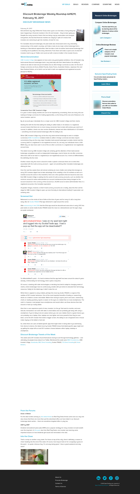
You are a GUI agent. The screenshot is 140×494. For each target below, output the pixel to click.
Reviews (85, 4)
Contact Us (58, 483)
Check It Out (105, 113)
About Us (58, 477)
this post (37, 430)
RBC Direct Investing (44, 342)
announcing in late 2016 (32, 205)
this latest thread (46, 417)
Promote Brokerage (61, 480)
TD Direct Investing (68, 342)
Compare (95, 4)
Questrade (34, 342)
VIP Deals (66, 4)
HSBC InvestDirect (34, 138)
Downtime (107, 4)
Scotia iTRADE (34, 202)
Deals (75, 4)
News (117, 4)
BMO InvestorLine (73, 340)
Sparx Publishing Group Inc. (102, 485)
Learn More (106, 84)
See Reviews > (106, 61)
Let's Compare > (106, 38)
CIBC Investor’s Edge (27, 60)
